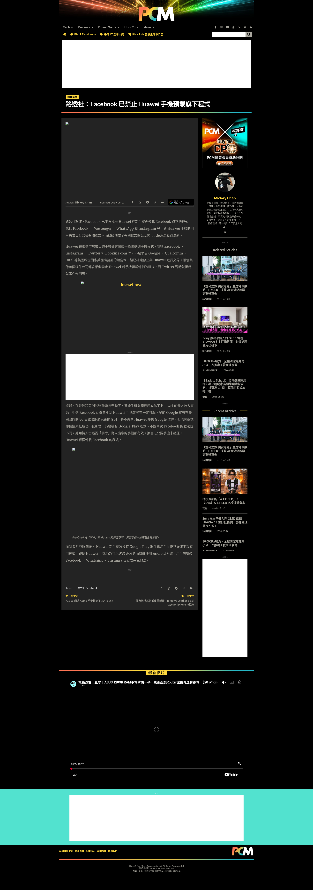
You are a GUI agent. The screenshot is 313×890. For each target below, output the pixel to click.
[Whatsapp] (239, 27)
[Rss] (251, 27)
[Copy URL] (155, 202)
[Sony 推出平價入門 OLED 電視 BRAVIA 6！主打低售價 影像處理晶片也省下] (224, 320)
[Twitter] (245, 27)
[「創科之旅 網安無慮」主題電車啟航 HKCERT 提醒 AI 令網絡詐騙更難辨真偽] (224, 268)
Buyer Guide (209, 370)
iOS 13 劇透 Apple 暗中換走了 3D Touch (89, 600)
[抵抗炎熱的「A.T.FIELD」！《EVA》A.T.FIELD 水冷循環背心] (224, 481)
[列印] (162, 202)
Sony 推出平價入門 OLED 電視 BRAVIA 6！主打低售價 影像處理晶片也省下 (224, 341)
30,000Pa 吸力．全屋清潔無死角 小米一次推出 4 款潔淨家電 (224, 363)
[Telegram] (147, 202)
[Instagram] (221, 27)
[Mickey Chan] (225, 182)
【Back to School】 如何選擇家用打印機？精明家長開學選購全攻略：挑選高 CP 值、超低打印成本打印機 (224, 386)
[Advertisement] (156, 63)
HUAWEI (79, 587)
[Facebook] (215, 27)
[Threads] (233, 27)
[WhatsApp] (140, 202)
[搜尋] (249, 34)
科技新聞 (72, 96)
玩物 (204, 508)
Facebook (92, 587)
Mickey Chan (83, 202)
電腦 (204, 396)
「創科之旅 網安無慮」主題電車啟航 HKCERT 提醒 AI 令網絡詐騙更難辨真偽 (224, 290)
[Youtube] (227, 27)
